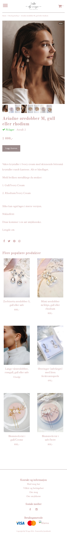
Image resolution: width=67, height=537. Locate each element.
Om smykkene (33, 496)
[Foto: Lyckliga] (33, 62)
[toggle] (7, 6)
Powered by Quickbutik (43, 531)
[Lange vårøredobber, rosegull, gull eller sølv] (16, 345)
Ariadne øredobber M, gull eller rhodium (34, 16)
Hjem (4, 16)
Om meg (33, 492)
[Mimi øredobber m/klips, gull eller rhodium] (50, 277)
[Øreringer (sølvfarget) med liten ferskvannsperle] (50, 345)
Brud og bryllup (13, 16)
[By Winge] (33, 5)
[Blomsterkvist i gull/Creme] (16, 412)
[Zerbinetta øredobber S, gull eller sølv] (16, 277)
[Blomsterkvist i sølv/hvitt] (50, 412)
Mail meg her (33, 484)
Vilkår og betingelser (33, 488)
